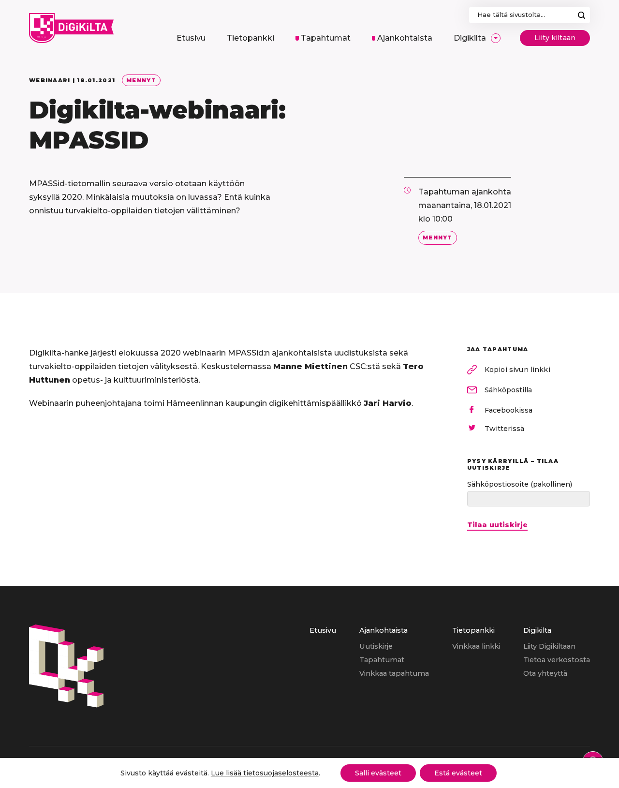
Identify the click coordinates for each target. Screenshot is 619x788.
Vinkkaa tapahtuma (394, 673)
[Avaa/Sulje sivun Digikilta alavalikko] (496, 38)
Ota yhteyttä (545, 673)
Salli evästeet (378, 773)
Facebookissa (508, 410)
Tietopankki (473, 630)
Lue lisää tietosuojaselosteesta (265, 773)
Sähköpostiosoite (519, 484)
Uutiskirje (376, 646)
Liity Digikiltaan (549, 646)
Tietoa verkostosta (556, 659)
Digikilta (537, 630)
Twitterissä (504, 428)
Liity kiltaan (554, 37)
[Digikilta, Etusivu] (71, 28)
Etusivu (323, 630)
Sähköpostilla (508, 390)
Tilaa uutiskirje (497, 525)
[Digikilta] (66, 705)
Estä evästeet (458, 773)
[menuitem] (191, 38)
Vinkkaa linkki (476, 646)
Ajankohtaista (383, 630)
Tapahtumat (381, 659)
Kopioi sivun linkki (517, 369)
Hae (581, 15)
